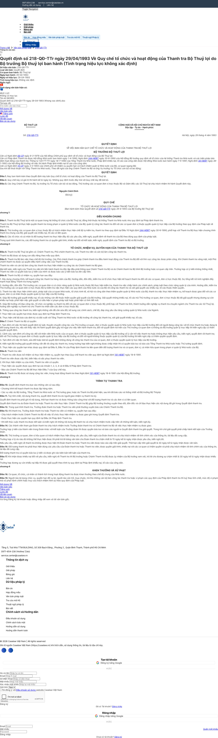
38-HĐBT (202, 161)
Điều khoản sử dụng (15, 618)
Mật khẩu (4, 681)
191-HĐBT (120, 354)
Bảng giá (10, 574)
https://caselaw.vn (41, 645)
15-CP (20, 166)
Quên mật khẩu (210, 729)
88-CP (20, 156)
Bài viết (27, 32)
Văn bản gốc (6, 111)
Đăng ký (118, 737)
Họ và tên (4, 673)
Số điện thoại (6, 678)
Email (2, 676)
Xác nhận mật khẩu (9, 684)
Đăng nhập (117, 706)
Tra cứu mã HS (73, 37)
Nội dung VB (6, 108)
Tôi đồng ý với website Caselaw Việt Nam (32, 690)
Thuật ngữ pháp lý (15, 604)
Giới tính (4, 687)
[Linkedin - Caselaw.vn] (10, 650)
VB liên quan (6, 118)
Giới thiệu (10, 566)
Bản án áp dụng (7, 121)
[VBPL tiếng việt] (1, 85)
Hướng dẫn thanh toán (17, 630)
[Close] (0, 657)
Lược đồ (4, 116)
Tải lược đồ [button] (5, 103)
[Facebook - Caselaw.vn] (3, 650)
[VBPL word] (1, 90)
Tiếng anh (7, 113)
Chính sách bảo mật (15, 622)
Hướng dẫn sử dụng (31, 5)
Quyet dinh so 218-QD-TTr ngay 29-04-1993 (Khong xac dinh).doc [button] (32, 100)
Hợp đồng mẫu (39, 37)
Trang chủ (5, 47)
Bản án (27, 37)
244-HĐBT (93, 158)
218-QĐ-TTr (41, 47)
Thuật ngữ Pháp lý (90, 37)
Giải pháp (10, 570)
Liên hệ (50, 5)
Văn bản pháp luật (56, 37)
